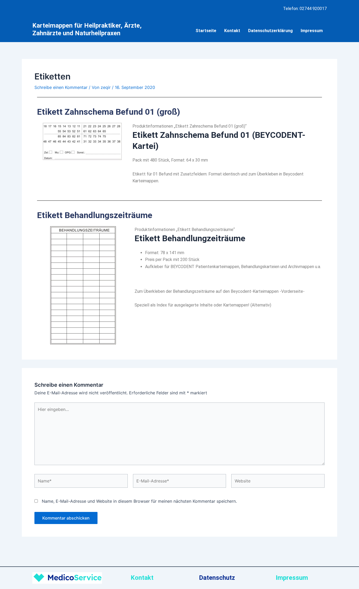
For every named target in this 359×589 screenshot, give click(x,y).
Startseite (206, 30)
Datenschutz (217, 577)
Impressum (312, 30)
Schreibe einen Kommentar (61, 87)
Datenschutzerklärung (270, 30)
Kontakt (232, 30)
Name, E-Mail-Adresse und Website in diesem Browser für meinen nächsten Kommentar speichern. (139, 501)
